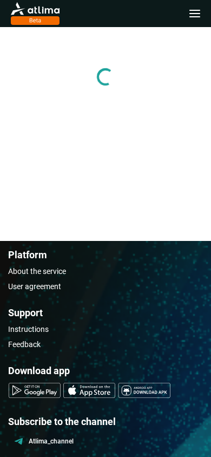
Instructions (28, 329)
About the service (37, 271)
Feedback (24, 344)
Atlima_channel (51, 441)
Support (25, 312)
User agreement (34, 286)
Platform (27, 254)
